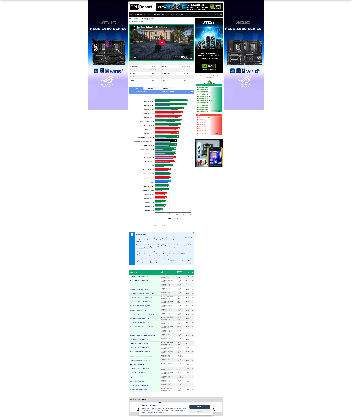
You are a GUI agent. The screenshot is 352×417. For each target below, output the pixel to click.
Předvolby (200, 411)
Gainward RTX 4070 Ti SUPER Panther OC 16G (142, 314)
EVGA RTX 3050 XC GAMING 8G (138, 389)
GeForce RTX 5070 (202, 98)
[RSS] (215, 14)
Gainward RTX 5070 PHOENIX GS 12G (140, 331)
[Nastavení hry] (192, 92)
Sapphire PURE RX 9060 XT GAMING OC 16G (141, 356)
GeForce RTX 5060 (202, 106)
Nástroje (180, 14)
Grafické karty (159, 14)
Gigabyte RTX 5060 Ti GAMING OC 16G (140, 352)
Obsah (148, 14)
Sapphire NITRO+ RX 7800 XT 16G (139, 339)
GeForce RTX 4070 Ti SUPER (205, 96)
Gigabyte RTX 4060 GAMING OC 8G (139, 381)
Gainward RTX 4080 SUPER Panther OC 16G (141, 297)
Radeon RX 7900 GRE (203, 124)
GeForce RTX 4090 (202, 89)
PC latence (165, 88)
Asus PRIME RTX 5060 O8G (137, 364)
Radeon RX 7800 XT (202, 126)
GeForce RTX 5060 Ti (203, 104)
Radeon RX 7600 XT (202, 132)
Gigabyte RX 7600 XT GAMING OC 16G (140, 377)
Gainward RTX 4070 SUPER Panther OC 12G (141, 326)
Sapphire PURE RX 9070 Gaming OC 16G (140, 306)
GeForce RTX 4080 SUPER (204, 93)
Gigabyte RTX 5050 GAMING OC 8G (139, 385)
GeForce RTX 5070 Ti (203, 95)
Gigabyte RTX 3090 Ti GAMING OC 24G (140, 322)
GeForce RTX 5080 (202, 91)
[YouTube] (221, 14)
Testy (171, 14)
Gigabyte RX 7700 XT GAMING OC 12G (140, 347)
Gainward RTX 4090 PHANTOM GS (139, 281)
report (137, 14)
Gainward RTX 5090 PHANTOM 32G (139, 276)
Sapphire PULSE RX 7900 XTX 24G (139, 289)
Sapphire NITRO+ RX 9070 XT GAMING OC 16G (142, 293)
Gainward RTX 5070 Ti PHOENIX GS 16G (140, 301)
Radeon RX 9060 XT (202, 130)
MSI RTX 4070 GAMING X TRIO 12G (139, 343)
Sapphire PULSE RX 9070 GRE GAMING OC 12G (142, 335)
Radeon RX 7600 (201, 134)
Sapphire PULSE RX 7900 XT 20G (138, 310)
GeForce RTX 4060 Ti (203, 107)
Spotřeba (150, 88)
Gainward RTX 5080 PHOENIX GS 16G (140, 285)
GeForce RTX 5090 (202, 87)
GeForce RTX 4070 (202, 102)
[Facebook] (218, 14)
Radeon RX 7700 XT (202, 128)
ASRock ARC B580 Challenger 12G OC (140, 360)
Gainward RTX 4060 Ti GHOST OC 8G (139, 368)
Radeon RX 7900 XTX (203, 117)
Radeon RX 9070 (201, 123)
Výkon (136, 88)
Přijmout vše (199, 406)
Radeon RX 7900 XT (202, 121)
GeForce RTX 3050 (202, 111)
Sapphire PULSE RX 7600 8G (137, 372)
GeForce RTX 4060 (202, 109)
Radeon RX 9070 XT (202, 119)
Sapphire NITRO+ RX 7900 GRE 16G (139, 318)
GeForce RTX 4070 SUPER (204, 100)
